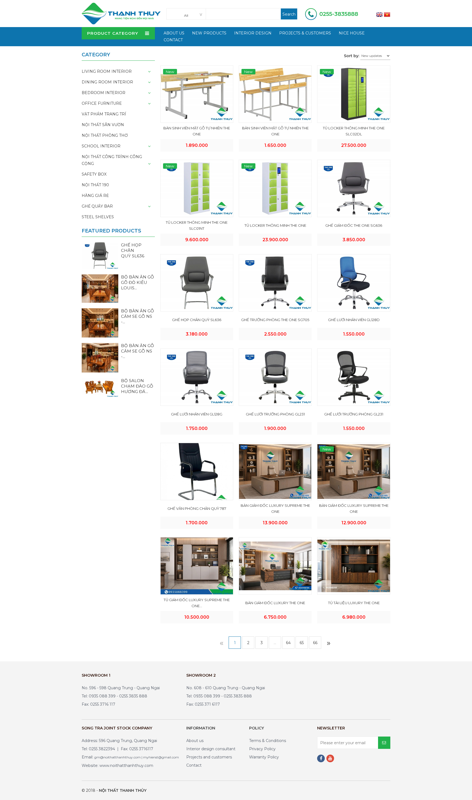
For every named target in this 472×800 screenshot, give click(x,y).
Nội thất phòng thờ (105, 135)
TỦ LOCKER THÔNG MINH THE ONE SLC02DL (354, 131)
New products (209, 33)
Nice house (352, 33)
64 (288, 642)
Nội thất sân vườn (103, 124)
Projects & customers (305, 33)
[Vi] (387, 14)
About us (194, 740)
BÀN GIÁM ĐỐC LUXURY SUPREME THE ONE (275, 508)
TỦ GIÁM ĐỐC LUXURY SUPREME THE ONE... (197, 603)
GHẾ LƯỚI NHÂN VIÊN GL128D (354, 320)
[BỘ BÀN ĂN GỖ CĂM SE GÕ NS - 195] (100, 357)
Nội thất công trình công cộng (112, 160)
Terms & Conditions (267, 740)
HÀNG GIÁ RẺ (95, 195)
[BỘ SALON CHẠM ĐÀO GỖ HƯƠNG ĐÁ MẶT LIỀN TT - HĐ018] (100, 387)
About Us (174, 33)
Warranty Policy (264, 757)
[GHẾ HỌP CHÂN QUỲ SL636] (100, 255)
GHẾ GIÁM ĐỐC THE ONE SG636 (353, 225)
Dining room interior (107, 82)
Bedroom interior (103, 92)
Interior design (253, 33)
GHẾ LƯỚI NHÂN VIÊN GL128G (196, 414)
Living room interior (107, 71)
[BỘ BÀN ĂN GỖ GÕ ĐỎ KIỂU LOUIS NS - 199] (100, 288)
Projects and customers (209, 757)
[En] (379, 14)
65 (302, 642)
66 (315, 642)
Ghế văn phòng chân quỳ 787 (196, 508)
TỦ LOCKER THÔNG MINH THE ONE (275, 225)
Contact (173, 39)
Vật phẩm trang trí (104, 114)
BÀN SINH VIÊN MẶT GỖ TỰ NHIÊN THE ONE (196, 131)
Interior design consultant (210, 748)
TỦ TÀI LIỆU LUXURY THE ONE (354, 603)
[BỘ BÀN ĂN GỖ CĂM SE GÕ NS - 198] (100, 322)
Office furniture (102, 103)
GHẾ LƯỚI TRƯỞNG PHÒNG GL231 (275, 414)
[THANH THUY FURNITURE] (121, 13)
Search (289, 14)
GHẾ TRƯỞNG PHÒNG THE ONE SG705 (275, 320)
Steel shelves (98, 216)
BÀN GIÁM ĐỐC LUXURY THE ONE (275, 603)
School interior (101, 146)
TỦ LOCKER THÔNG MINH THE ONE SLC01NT (197, 225)
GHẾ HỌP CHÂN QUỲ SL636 (196, 320)
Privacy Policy (262, 748)
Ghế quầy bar (97, 206)
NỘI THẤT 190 (95, 184)
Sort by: (351, 55)
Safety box (94, 174)
